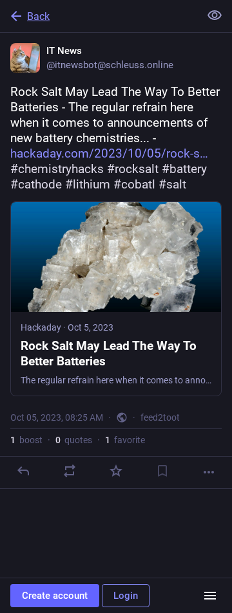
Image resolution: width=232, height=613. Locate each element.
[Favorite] (116, 471)
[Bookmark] (162, 471)
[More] (209, 472)
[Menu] (210, 595)
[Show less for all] (214, 15)
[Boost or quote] (69, 471)
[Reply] (23, 471)
